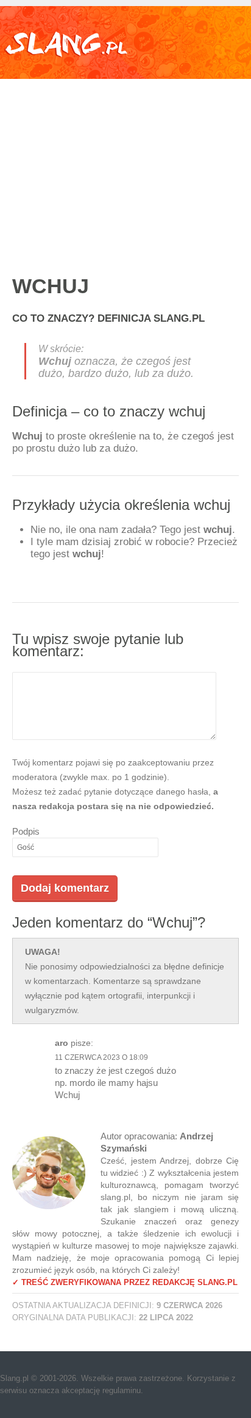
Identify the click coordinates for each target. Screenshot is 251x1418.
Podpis (26, 831)
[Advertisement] (125, 164)
